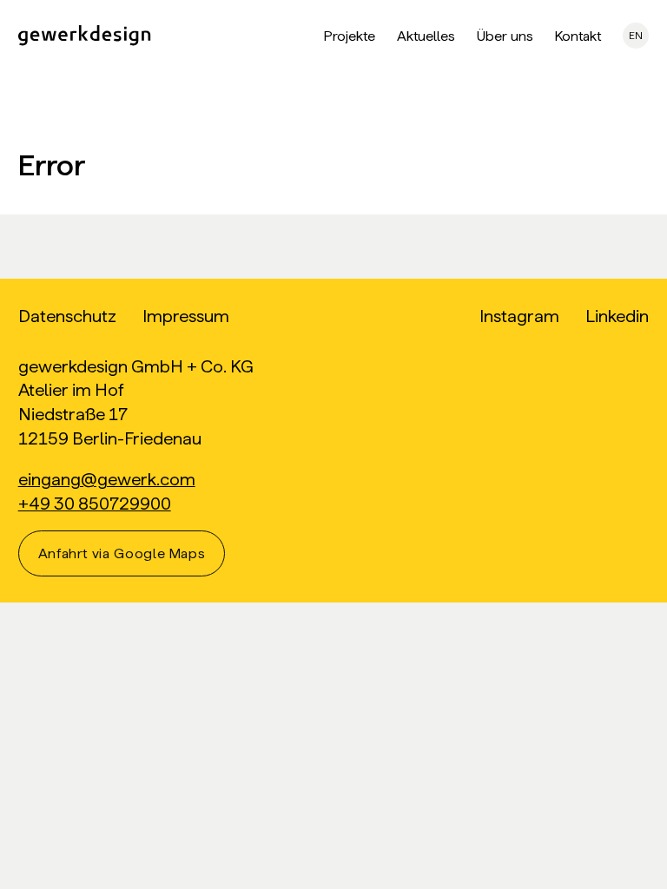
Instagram (519, 316)
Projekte (349, 36)
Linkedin (617, 316)
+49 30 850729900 (94, 503)
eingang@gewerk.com (106, 479)
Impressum (185, 316)
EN (636, 36)
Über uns (505, 36)
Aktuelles (426, 36)
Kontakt (578, 36)
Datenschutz (67, 316)
